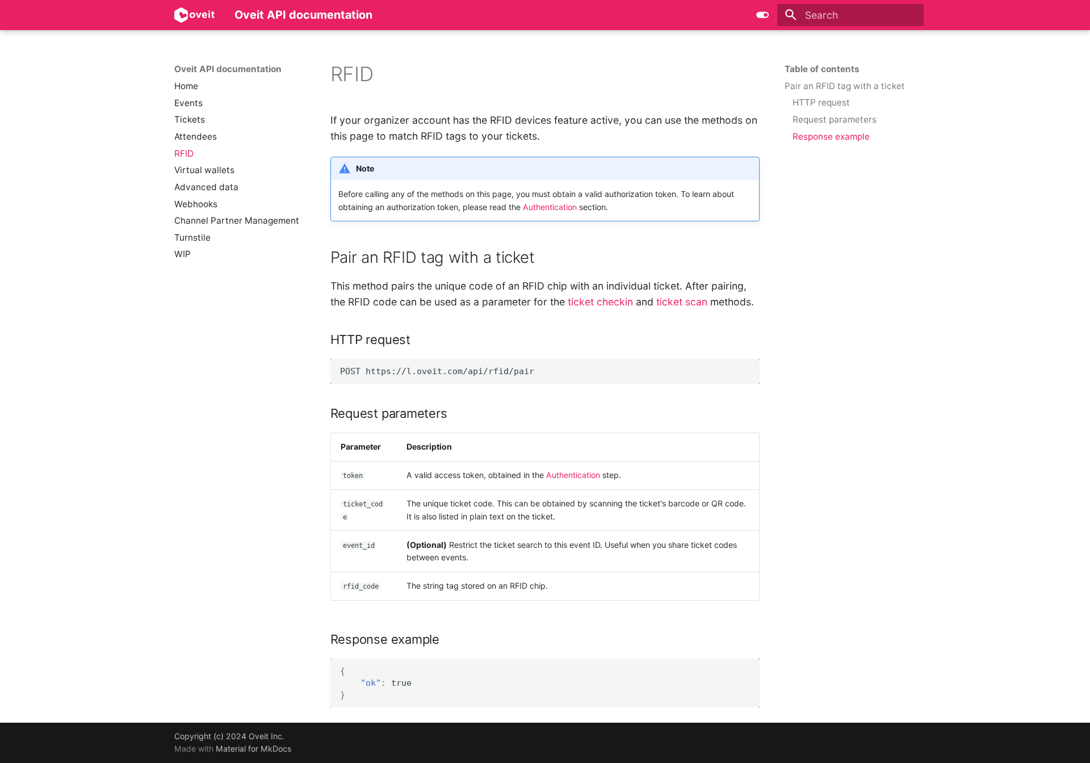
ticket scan (681, 302)
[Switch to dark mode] (762, 14)
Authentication (550, 207)
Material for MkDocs (253, 748)
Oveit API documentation (228, 69)
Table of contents (822, 69)
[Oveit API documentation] (194, 14)
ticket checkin (600, 302)
